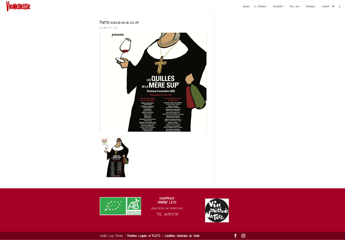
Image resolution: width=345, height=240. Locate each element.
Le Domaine (260, 6)
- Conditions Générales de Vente (180, 236)
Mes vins (294, 6)
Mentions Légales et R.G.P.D (143, 236)
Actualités (278, 6)
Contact (325, 6)
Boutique (310, 6)
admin (105, 27)
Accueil (246, 6)
